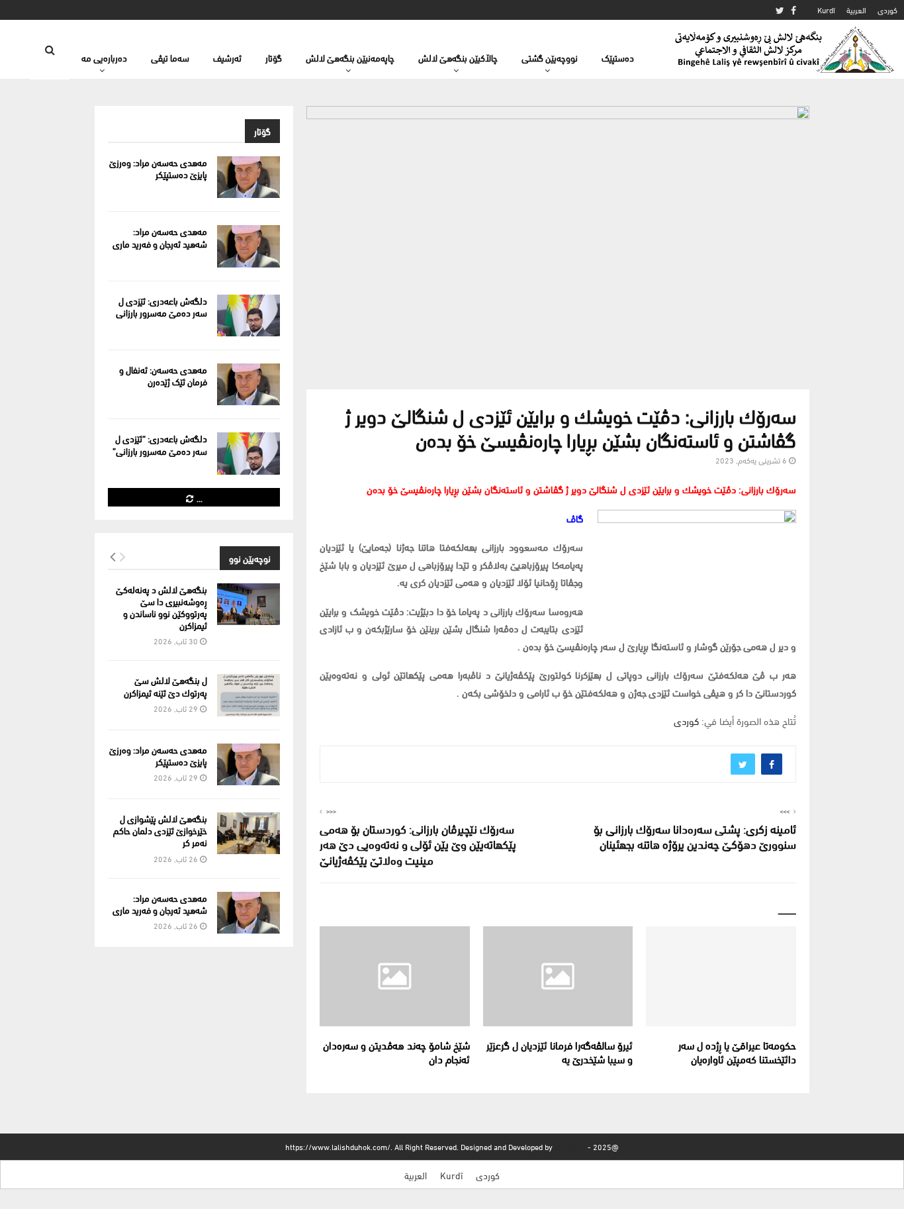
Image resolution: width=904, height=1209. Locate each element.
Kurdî (826, 9)
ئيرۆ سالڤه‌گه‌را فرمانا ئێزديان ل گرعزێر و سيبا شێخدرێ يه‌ (559, 1051)
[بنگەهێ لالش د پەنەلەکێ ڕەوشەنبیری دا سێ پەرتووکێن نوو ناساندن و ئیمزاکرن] (248, 604)
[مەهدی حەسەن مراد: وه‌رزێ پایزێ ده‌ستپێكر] (248, 177)
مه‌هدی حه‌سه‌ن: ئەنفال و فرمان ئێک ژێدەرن (163, 375)
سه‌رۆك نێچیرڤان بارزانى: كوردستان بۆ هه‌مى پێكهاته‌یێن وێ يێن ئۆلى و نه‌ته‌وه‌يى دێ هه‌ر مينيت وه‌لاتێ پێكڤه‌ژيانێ (418, 844)
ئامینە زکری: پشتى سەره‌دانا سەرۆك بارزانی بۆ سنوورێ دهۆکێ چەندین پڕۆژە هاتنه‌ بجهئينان (695, 836)
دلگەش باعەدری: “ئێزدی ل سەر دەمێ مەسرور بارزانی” (160, 444)
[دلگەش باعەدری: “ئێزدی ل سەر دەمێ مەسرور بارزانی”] (248, 453)
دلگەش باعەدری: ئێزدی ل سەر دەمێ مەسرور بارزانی (161, 306)
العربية (856, 9)
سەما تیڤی (170, 57)
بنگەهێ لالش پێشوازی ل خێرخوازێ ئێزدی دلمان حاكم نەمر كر (160, 830)
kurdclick (570, 1146)
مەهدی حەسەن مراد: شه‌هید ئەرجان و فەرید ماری (160, 237)
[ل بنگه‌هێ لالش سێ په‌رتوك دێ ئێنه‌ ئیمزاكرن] (248, 695)
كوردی (887, 9)
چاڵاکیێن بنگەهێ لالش (458, 57)
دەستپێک (618, 57)
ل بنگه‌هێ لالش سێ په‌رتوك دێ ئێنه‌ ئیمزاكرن (165, 686)
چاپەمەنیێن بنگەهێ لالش (350, 57)
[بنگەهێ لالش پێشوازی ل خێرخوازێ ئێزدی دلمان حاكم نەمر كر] (248, 833)
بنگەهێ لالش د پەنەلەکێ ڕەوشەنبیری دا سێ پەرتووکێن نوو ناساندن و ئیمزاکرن (161, 607)
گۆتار (273, 57)
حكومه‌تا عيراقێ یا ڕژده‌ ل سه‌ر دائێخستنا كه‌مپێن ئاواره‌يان (737, 1051)
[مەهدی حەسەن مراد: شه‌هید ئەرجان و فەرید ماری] (248, 246)
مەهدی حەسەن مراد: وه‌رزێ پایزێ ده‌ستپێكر (158, 168)
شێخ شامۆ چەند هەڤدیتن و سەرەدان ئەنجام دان (396, 1051)
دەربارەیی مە (104, 57)
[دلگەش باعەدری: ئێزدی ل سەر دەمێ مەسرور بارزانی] (248, 315)
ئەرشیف (227, 57)
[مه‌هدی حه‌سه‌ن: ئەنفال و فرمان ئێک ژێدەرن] (248, 384)
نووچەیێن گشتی (549, 57)
